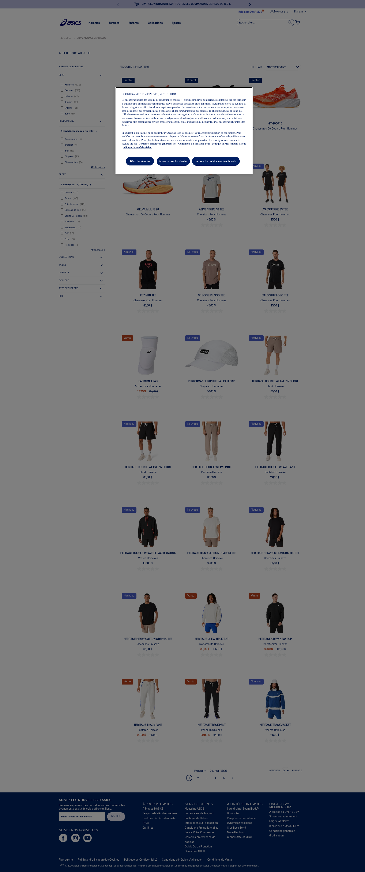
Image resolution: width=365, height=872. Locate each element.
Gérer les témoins (140, 161)
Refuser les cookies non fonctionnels (216, 161)
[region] (184, 130)
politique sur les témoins (225, 143)
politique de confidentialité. (137, 147)
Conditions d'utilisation (191, 143)
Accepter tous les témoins (173, 161)
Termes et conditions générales (155, 143)
